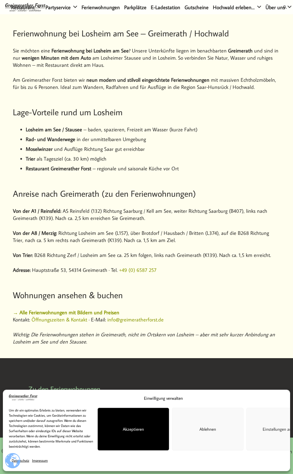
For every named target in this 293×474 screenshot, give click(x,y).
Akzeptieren (133, 429)
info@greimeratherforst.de (135, 319)
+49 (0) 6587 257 (138, 270)
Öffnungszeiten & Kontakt (59, 319)
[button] (39, 7)
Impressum (40, 460)
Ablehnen (207, 429)
